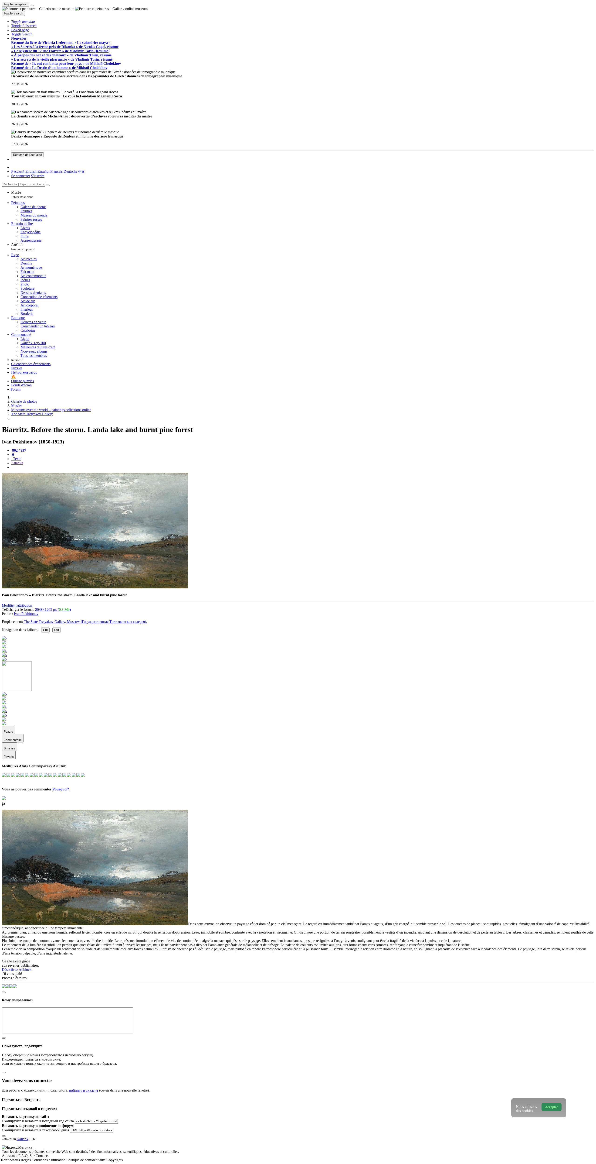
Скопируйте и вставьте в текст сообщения (35, 1130)
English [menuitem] (31, 171)
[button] (23, 22)
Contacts (42, 1156)
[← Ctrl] (4, 659)
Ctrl (45, 630)
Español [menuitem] (43, 171)
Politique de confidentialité (86, 1160)
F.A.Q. (24, 1156)
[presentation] (302, 467)
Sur (33, 1156)
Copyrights (114, 1160)
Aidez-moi (10, 1156)
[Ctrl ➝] (4, 694)
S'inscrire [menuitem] (37, 176)
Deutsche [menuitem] (70, 171)
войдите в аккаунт (83, 1090)
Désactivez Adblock (16, 970)
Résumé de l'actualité (27, 155)
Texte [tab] (16, 459)
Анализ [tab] (17, 463)
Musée (22, 194)
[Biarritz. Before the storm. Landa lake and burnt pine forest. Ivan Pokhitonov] (95, 587)
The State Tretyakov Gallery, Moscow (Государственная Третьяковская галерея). (85, 622)
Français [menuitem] (56, 171)
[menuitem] (81, 171)
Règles (26, 1160)
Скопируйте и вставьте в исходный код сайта (38, 1121)
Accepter (551, 1107)
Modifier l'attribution (17, 605)
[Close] (48, 185)
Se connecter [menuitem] (20, 176)
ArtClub (23, 247)
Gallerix (22, 1139)
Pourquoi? (60, 789)
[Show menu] (32, 5)
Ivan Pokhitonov (26, 614)
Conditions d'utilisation (49, 1160)
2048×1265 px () (53, 609)
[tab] (18, 450)
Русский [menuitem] (17, 171)
